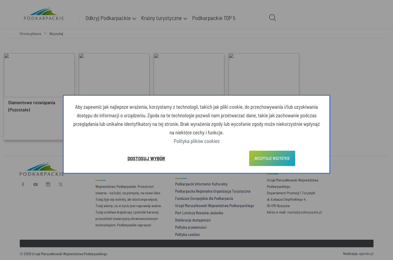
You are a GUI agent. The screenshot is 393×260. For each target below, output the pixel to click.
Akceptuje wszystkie (272, 158)
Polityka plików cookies (196, 141)
